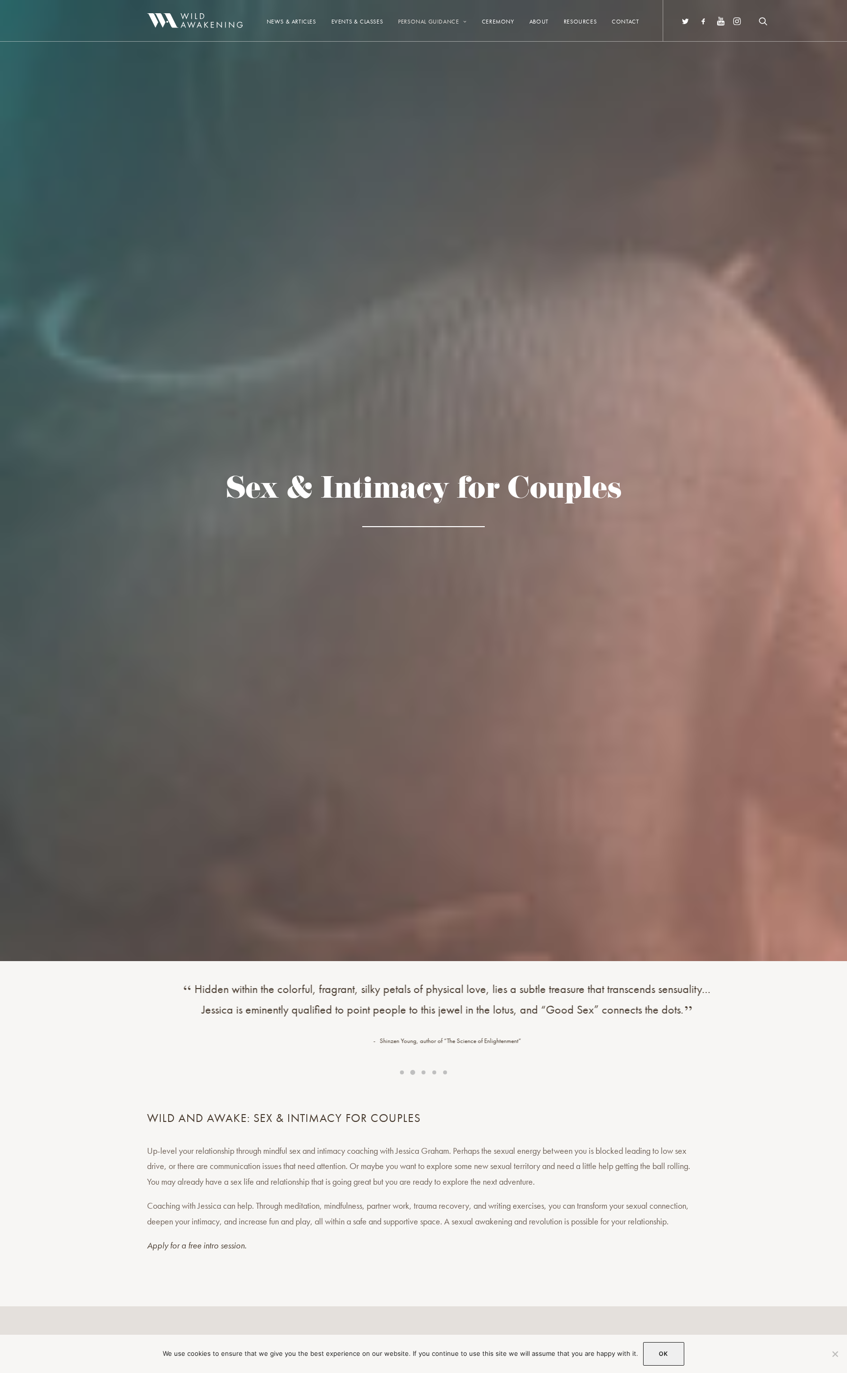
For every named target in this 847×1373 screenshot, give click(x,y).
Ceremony (498, 21)
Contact (625, 21)
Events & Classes (357, 21)
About (538, 21)
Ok (663, 1353)
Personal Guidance (428, 21)
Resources (580, 21)
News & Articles (291, 21)
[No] (835, 1354)
